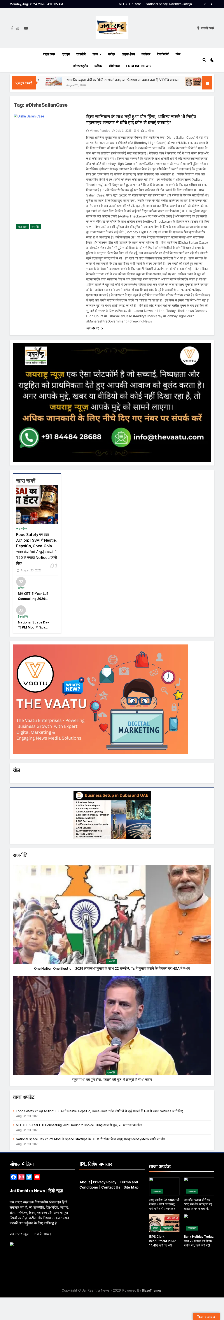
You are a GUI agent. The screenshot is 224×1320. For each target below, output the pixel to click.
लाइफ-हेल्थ (128, 54)
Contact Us (110, 1187)
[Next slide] (211, 4)
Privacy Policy (104, 1182)
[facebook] (12, 28)
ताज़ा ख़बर (49, 54)
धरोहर (111, 54)
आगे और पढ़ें (93, 328)
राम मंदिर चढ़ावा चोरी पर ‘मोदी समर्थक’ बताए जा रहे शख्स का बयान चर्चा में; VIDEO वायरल (87, 80)
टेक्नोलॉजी (163, 54)
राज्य (95, 54)
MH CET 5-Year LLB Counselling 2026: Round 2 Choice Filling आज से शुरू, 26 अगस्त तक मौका (79, 1125)
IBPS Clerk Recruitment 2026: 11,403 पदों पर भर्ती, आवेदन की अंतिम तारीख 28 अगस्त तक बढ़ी (164, 1245)
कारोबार (146, 54)
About (84, 1182)
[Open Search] (204, 60)
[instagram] (17, 28)
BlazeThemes (152, 1290)
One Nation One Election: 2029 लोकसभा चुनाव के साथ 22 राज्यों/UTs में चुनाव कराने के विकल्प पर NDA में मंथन (112, 968)
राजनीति (81, 54)
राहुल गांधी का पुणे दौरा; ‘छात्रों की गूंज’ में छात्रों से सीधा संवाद (112, 1080)
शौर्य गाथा (114, 66)
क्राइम (66, 54)
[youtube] (26, 28)
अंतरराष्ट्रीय (80, 66)
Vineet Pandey (100, 130)
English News (138, 66)
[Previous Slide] (205, 4)
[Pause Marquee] (207, 82)
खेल (178, 54)
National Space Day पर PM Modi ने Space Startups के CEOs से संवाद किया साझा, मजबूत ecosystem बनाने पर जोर (157, 4)
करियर (98, 66)
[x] (21, 28)
